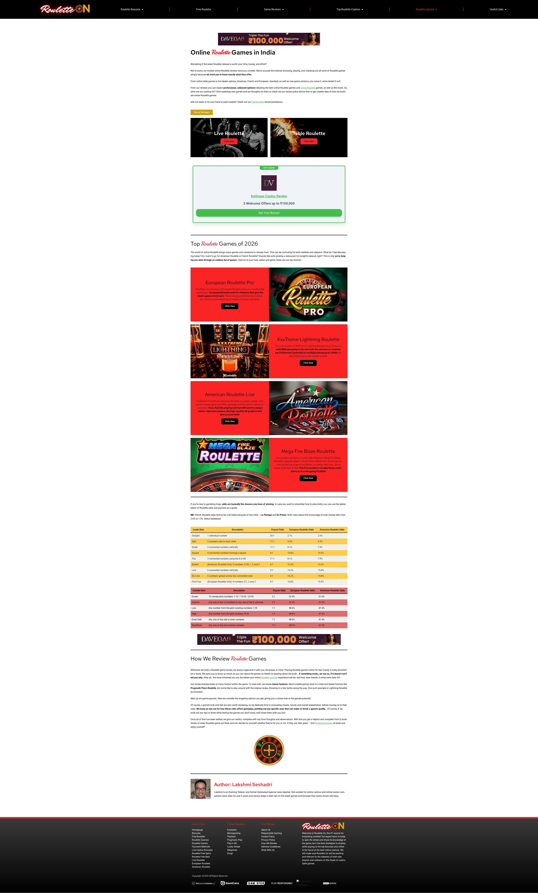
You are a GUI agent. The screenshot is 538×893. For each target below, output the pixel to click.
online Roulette (308, 88)
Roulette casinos (269, 677)
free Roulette (257, 102)
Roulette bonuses (323, 723)
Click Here (230, 306)
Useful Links (496, 9)
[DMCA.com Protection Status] (330, 883)
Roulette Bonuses (130, 9)
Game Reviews (272, 9)
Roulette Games (425, 9)
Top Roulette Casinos (348, 9)
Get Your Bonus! (269, 213)
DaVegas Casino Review (269, 196)
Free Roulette (203, 9)
